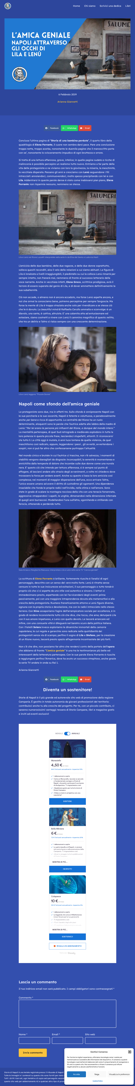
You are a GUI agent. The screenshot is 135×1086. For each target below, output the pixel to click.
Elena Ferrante (44, 578)
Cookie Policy (98, 1081)
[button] (129, 1052)
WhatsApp (71, 128)
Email (87, 128)
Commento (26, 997)
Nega (97, 1074)
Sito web (90, 1034)
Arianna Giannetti (67, 101)
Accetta (76, 1074)
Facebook (54, 128)
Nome (23, 1034)
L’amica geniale (55, 650)
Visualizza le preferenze (119, 1074)
